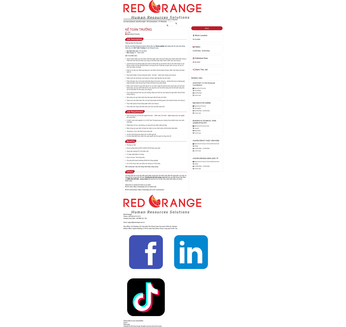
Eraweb (159, 326)
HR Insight (142, 22)
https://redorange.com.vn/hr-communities (151, 190)
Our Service (127, 22)
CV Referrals (163, 22)
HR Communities (152, 22)
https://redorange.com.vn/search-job (144, 187)
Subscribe (126, 324)
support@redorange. (133, 222)
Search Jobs (135, 22)
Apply (207, 28)
